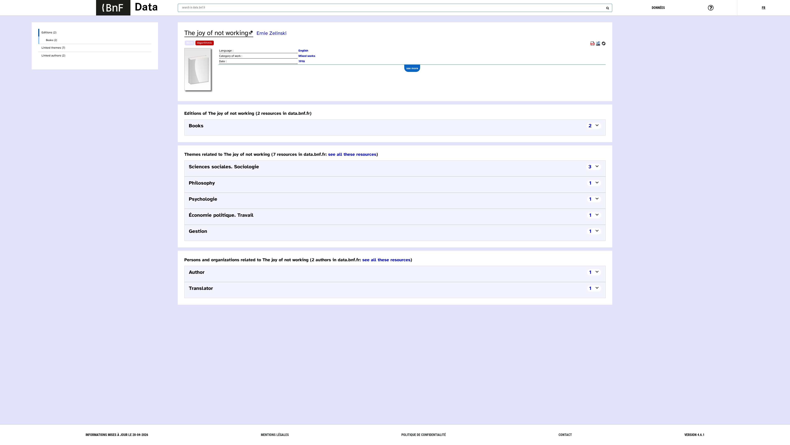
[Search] (607, 7)
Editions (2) (49, 32)
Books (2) (51, 40)
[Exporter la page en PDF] (592, 44)
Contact (565, 435)
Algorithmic (204, 42)
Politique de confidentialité (423, 435)
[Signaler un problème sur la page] (250, 33)
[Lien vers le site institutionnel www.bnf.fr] (113, 7)
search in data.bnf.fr (193, 7)
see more (412, 68)
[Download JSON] (604, 44)
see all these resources (352, 154)
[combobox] (395, 8)
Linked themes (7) (53, 47)
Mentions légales (275, 435)
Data (146, 7)
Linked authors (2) (53, 55)
